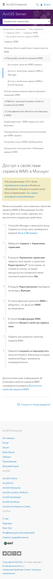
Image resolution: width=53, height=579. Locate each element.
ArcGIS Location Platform (15, 492)
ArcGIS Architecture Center (16, 506)
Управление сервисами (14, 29)
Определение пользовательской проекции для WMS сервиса (25, 134)
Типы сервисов (36, 29)
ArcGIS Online (10, 478)
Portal (5, 443)
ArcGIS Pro (8, 483)
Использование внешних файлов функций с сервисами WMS (25, 93)
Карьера (7, 523)
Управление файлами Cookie (16, 569)
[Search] (37, 4)
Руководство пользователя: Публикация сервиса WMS (24, 150)
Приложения (9, 461)
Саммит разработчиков (15, 537)
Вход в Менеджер (27, 233)
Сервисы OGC (13, 33)
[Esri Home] (8, 543)
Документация (11, 466)
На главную (9, 438)
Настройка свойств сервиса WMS (22, 36)
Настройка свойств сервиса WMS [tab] (25, 58)
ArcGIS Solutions (11, 502)
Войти (47, 4)
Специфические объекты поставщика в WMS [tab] (25, 113)
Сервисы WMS (30, 33)
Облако (7, 457)
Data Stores (9, 452)
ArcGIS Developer (12, 497)
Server (6, 447)
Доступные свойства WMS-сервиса (24, 64)
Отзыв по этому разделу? (35, 404)
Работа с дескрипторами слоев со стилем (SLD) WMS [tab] (24, 103)
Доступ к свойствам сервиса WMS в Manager (25, 73)
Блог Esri (7, 528)
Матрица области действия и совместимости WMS (26, 50)
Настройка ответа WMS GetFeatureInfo (23, 142)
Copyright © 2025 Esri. (13, 562)
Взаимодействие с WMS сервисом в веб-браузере (24, 123)
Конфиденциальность (13, 566)
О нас (6, 518)
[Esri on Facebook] (9, 553)
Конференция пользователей (18, 532)
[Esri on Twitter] (5, 553)
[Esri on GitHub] (14, 553)
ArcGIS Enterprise (16, 4)
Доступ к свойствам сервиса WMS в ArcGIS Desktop (25, 83)
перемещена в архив (16, 185)
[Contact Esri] (19, 553)
